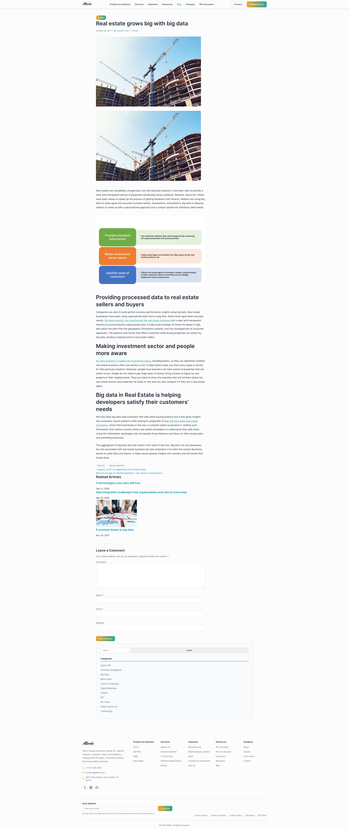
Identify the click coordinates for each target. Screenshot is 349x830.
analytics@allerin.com (95, 772)
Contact (238, 4)
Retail (190, 756)
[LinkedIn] (90, 787)
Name (100, 595)
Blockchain (106, 679)
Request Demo (256, 4)
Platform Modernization (171, 761)
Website (100, 623)
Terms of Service (218, 815)
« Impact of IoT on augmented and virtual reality (121, 469)
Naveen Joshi (123, 30)
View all (191, 765)
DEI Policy (262, 815)
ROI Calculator (206, 4)
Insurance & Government (199, 761)
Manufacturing (194, 747)
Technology (106, 711)
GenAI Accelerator (169, 752)
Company (190, 4)
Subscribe (165, 808)
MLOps (164, 765)
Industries (153, 4)
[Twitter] (84, 787)
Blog (179, 4)
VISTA (136, 747)
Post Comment (105, 638)
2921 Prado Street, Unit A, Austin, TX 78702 (102, 778)
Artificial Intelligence (111, 670)
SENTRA (137, 752)
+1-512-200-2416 (94, 768)
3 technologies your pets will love (118, 483)
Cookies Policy (235, 815)
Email (99, 609)
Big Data (101, 17)
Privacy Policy (112, 813)
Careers (246, 752)
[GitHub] (96, 787)
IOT (102, 697)
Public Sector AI (108, 706)
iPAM (135, 756)
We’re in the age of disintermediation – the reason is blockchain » (129, 473)
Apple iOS (105, 665)
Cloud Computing (109, 683)
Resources (167, 4)
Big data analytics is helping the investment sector (123, 361)
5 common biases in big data (115, 529)
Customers (220, 756)
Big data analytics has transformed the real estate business (137, 320)
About (246, 747)
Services (139, 4)
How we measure (223, 752)
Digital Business (108, 688)
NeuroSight (138, 761)
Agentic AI (165, 747)
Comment (101, 562)
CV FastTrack (167, 756)
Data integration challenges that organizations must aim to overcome (141, 492)
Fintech (104, 692)
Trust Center (249, 756)
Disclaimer (250, 815)
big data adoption (116, 465)
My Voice (105, 702)
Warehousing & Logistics (199, 752)
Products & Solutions (120, 4)
